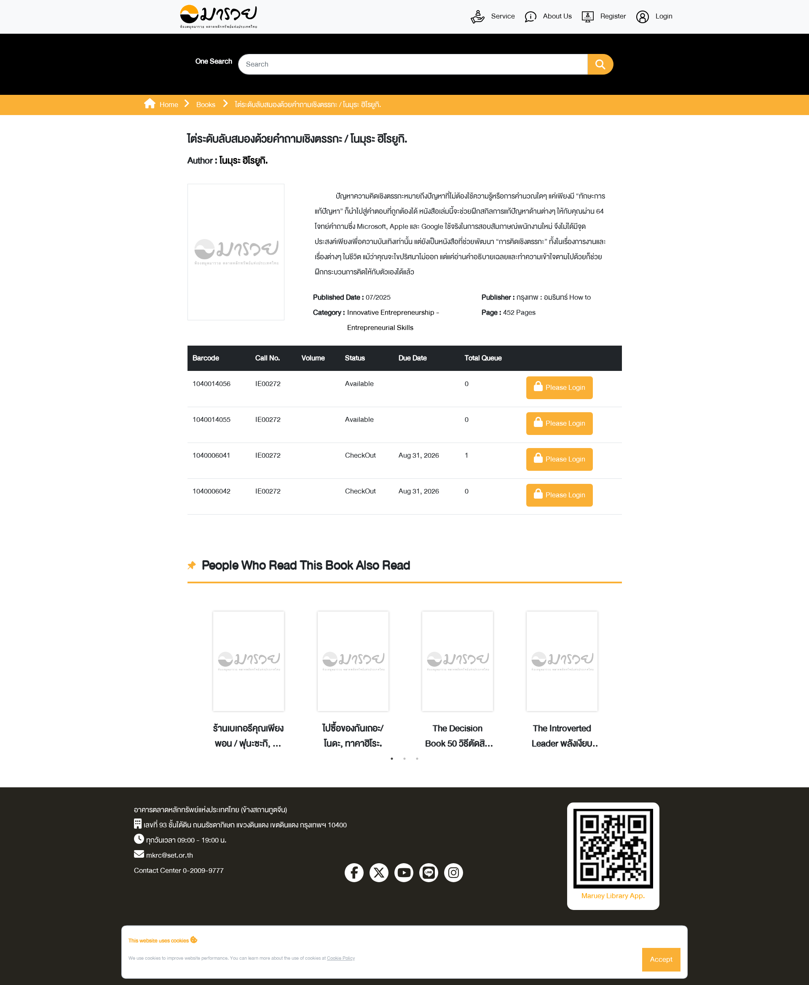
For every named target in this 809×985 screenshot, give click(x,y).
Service (502, 16)
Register (612, 16)
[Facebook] (354, 872)
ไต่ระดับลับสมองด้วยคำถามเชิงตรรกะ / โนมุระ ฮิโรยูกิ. (297, 139)
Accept (661, 959)
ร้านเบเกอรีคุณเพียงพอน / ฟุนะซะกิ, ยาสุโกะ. (248, 736)
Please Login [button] (564, 387)
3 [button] (417, 758)
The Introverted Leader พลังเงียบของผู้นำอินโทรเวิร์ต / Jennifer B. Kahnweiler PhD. (562, 736)
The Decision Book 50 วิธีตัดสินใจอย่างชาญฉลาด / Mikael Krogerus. (457, 736)
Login (663, 16)
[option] (248, 671)
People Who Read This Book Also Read (306, 565)
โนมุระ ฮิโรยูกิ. (244, 161)
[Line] (428, 872)
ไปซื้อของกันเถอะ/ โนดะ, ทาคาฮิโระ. (353, 736)
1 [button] (392, 758)
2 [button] (404, 758)
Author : (228, 161)
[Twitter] (379, 872)
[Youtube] (403, 872)
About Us (556, 16)
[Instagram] (453, 872)
